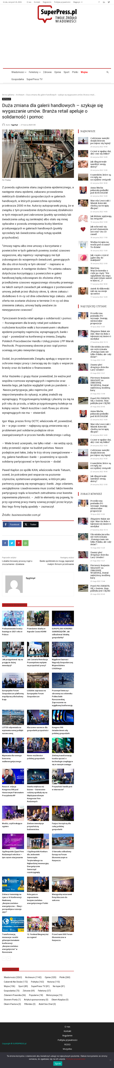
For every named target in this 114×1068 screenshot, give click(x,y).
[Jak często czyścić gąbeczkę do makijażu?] (83, 257)
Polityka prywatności (62, 2)
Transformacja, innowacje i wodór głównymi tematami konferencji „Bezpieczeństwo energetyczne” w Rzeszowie (10, 943)
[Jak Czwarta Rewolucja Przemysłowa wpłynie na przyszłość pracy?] (38, 649)
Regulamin (47, 2)
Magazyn (76, 2)
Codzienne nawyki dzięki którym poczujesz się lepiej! (100, 141)
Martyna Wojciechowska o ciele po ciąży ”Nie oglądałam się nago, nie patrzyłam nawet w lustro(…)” (101, 274)
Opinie (57, 72)
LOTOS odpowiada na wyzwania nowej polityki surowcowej (12, 730)
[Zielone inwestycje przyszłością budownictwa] (38, 813)
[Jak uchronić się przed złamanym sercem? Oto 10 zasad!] (83, 229)
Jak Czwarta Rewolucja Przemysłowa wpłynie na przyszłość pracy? (37, 662)
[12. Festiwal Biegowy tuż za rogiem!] (38, 924)
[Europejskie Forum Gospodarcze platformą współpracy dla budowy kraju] (13, 680)
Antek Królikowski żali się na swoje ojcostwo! (99, 291)
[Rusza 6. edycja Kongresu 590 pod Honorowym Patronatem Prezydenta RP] (13, 776)
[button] (107, 72)
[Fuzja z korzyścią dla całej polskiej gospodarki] (63, 813)
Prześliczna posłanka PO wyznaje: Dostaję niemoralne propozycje (98, 318)
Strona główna (8, 94)
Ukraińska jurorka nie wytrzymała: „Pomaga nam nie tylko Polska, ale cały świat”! (100, 351)
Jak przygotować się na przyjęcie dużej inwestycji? (12, 662)
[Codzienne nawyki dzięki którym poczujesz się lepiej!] (83, 140)
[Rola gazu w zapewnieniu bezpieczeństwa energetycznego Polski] (38, 884)
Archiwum (20, 94)
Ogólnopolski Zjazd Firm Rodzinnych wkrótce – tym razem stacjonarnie (13, 854)
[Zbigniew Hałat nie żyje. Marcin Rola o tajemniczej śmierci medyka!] (83, 333)
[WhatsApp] (25, 543)
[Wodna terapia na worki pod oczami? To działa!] (83, 244)
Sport (66, 72)
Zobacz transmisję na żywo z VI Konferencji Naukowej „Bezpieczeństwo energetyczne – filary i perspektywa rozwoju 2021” (12, 903)
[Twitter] (109, 2)
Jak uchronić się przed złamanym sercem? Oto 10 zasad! (99, 230)
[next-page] (9, 959)
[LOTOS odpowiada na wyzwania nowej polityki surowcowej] (13, 717)
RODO (67, 1044)
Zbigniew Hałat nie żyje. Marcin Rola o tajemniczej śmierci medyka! (100, 335)
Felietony (33, 72)
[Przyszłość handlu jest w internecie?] (63, 776)
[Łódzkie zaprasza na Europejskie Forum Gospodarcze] (38, 680)
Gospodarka (17, 79)
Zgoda (58, 1063)
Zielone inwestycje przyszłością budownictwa (35, 826)
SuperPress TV (34, 79)
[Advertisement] (57, 46)
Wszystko (67, 1048)
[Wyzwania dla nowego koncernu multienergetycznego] (13, 745)
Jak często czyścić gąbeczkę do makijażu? (99, 258)
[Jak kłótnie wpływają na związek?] (83, 218)
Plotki (75, 72)
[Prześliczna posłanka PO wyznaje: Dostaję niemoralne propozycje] (83, 315)
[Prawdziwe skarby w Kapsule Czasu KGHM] (38, 618)
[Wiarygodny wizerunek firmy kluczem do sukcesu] (63, 884)
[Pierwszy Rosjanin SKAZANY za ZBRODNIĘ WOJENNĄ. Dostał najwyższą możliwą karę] (83, 380)
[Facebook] (99, 2)
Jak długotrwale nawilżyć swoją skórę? (98, 164)
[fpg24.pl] (4, 124)
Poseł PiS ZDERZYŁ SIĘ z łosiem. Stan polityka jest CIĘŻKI (100, 401)
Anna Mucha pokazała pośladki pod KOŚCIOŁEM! (99, 190)
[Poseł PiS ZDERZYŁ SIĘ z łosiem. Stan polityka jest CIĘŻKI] (83, 400)
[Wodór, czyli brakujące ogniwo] (13, 813)
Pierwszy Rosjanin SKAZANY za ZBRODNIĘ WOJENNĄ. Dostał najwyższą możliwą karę (100, 384)
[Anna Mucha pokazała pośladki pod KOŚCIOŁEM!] (83, 190)
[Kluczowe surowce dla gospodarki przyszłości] (38, 717)
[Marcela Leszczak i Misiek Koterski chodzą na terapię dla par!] (83, 203)
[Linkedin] (104, 2)
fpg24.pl (14, 125)
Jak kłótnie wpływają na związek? (100, 217)
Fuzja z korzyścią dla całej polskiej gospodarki (61, 826)
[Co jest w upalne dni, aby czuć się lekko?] (83, 153)
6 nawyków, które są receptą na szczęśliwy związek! (100, 177)
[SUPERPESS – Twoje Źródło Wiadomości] (57, 14)
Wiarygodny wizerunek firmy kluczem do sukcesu (62, 897)
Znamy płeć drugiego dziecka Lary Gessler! (99, 367)
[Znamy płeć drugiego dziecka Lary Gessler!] (83, 367)
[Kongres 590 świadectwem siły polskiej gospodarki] (63, 717)
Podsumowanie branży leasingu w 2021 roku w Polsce (12, 631)
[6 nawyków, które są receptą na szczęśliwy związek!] (83, 177)
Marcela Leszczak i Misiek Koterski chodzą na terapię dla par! (100, 204)
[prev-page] (4, 959)
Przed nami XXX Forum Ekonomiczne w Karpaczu (62, 937)
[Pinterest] (19, 543)
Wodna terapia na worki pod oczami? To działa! (100, 244)
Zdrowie (47, 72)
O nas (29, 2)
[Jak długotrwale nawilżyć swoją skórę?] (83, 164)
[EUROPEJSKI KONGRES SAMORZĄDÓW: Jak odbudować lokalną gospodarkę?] (63, 618)
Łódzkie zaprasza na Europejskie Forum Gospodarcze (36, 693)
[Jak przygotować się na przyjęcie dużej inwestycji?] (13, 649)
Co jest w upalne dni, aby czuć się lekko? (100, 152)
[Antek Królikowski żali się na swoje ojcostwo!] (83, 291)
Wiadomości (17, 72)
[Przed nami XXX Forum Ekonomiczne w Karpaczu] (63, 924)
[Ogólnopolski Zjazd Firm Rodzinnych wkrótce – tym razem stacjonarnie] (13, 841)
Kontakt (37, 2)
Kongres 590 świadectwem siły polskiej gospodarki (61, 730)
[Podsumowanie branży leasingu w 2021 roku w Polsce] (13, 618)
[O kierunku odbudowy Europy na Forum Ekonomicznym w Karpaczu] (63, 841)
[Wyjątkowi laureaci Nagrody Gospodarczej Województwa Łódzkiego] (63, 649)
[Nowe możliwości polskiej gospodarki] (38, 745)
